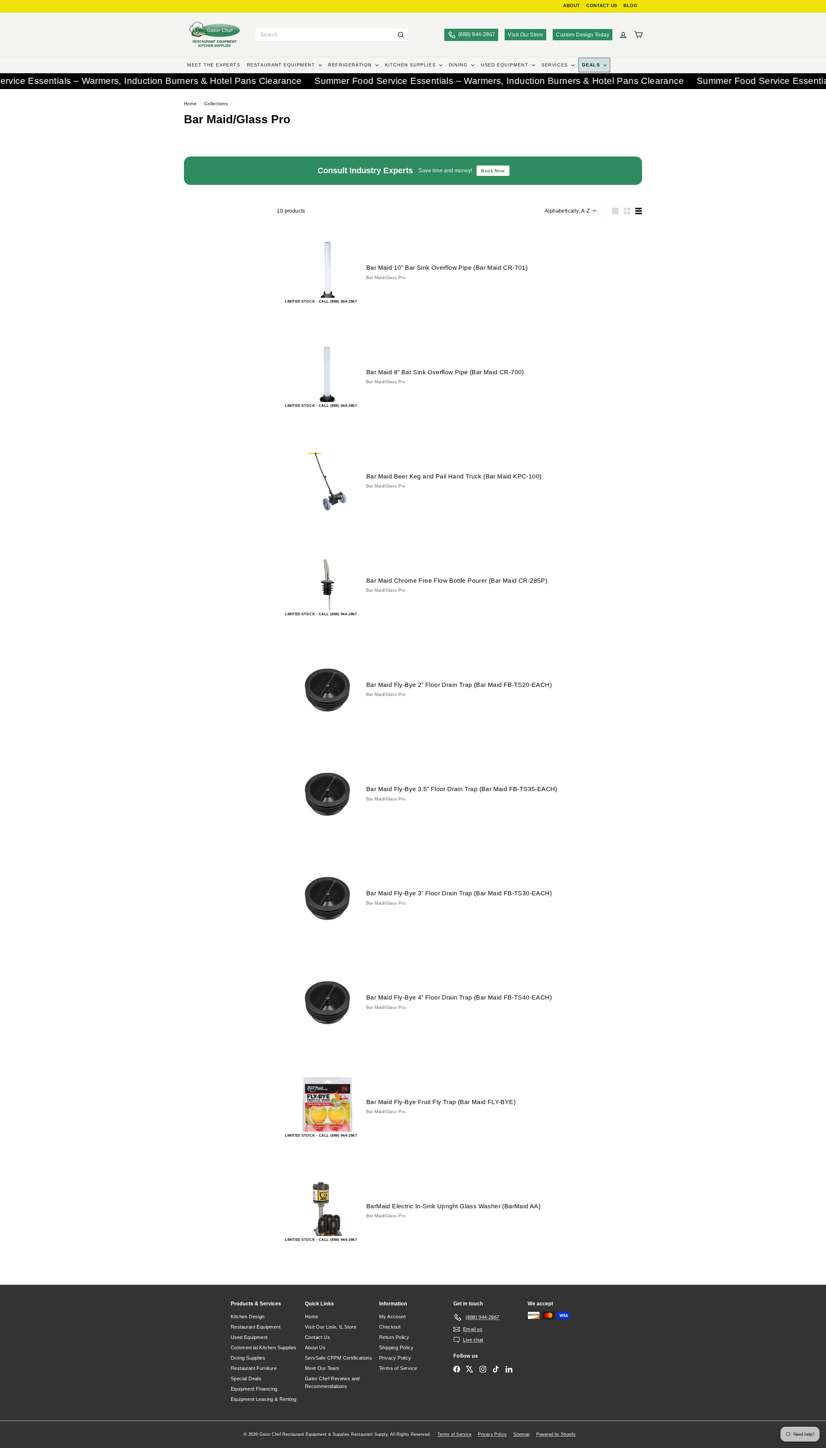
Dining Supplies (248, 1358)
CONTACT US (601, 5)
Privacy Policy (395, 1358)
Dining (459, 64)
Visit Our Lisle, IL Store (330, 1327)
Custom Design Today (582, 34)
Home (191, 103)
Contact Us (317, 1337)
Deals (592, 64)
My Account (392, 1316)
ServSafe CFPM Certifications (338, 1358)
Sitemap (521, 1434)
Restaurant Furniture (254, 1368)
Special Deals (246, 1378)
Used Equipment (505, 64)
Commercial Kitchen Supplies (264, 1347)
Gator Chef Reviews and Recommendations (332, 1382)
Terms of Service (398, 1368)
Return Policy (394, 1337)
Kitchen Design (248, 1316)
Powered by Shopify (556, 1434)
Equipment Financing (254, 1389)
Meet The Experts (213, 64)
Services (555, 64)
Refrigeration (350, 64)
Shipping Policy (396, 1347)
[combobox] (331, 35)
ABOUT (571, 5)
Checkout (389, 1327)
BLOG (630, 5)
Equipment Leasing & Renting (264, 1399)
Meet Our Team (322, 1368)
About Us (315, 1347)
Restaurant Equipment (282, 64)
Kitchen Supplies (411, 64)
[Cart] (638, 34)
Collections (216, 103)
